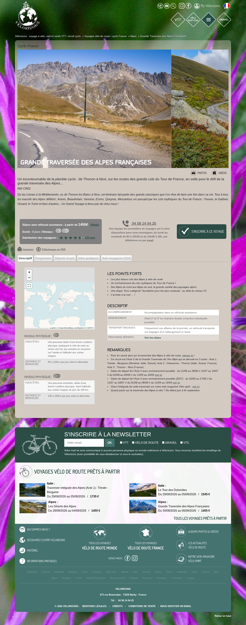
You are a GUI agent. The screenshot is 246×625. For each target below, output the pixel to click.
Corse (79, 578)
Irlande (124, 572)
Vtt (125, 442)
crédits (117, 606)
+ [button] (29, 272)
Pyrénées (162, 578)
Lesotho (146, 572)
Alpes (54, 578)
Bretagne (66, 578)
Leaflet (53, 327)
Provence (147, 578)
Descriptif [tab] (25, 258)
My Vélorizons (210, 5)
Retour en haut (223, 616)
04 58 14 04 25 (143, 223)
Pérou (169, 572)
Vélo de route (146, 442)
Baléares (59, 572)
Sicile (194, 572)
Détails (94, 224)
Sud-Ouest (176, 578)
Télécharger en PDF (54, 249)
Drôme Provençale (96, 578)
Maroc (158, 572)
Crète (85, 572)
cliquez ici (187, 355)
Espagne (96, 572)
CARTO (90, 327)
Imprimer (28, 249)
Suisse (205, 572)
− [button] (29, 277)
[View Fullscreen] (29, 285)
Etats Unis (111, 572)
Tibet (216, 572)
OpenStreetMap (66, 327)
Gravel (170, 442)
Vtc (186, 442)
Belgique (72, 572)
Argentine (32, 572)
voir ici (158, 374)
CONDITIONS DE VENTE (142, 606)
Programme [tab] (43, 258)
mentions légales (94, 606)
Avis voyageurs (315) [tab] (116, 258)
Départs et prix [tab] (65, 258)
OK (110, 442)
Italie (135, 572)
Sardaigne (182, 572)
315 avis (90, 237)
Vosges (191, 578)
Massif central (117, 578)
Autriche (46, 572)
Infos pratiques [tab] (88, 258)
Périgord (133, 578)
